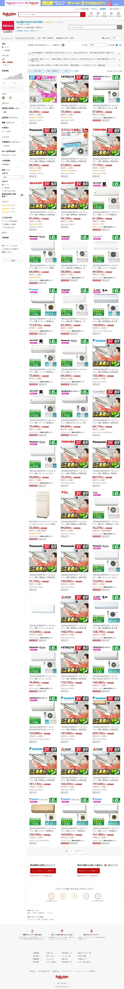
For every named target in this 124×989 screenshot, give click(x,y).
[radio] (3, 47)
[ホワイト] (6, 97)
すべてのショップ (7, 38)
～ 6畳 (4, 112)
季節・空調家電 (38, 913)
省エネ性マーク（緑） (9, 155)
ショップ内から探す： (77, 27)
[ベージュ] (10, 97)
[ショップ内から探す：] (119, 27)
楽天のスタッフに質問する (88, 871)
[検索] (83, 14)
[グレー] (3, 97)
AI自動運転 (5, 164)
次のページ (79, 851)
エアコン (50, 913)
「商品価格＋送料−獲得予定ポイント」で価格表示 (43, 45)
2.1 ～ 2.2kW (6, 131)
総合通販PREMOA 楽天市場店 (29, 22)
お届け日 (5, 181)
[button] (115, 9)
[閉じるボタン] (119, 53)
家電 (38, 38)
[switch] (21, 195)
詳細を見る (101, 65)
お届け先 (5, 173)
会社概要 (19, 31)
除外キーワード (7, 252)
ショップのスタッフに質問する (43, 871)
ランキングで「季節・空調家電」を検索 (40, 919)
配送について (35, 31)
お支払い (26, 31)
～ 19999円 (5, 146)
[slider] (2, 79)
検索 (13, 88)
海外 (8, 170)
